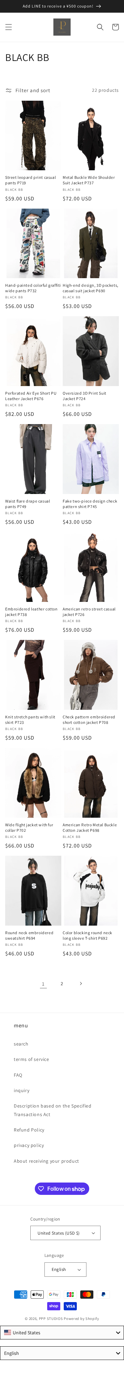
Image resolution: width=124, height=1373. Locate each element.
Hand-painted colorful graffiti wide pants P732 (33, 288)
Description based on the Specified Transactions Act (52, 1110)
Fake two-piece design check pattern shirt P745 (90, 503)
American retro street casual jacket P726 (89, 611)
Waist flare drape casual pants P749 (27, 503)
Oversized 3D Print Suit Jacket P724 (84, 396)
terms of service (31, 1059)
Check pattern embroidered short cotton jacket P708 (89, 719)
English (59, 1269)
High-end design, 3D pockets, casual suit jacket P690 (90, 288)
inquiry (21, 1090)
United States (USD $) (59, 1233)
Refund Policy (29, 1130)
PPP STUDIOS (51, 1318)
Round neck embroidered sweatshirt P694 (29, 935)
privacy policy (29, 1145)
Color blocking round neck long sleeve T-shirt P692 (87, 935)
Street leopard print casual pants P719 (30, 180)
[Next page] (80, 983)
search (21, 1044)
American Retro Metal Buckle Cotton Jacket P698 (90, 827)
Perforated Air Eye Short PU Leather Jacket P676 (30, 396)
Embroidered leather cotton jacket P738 (31, 611)
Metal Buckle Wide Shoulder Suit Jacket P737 (89, 180)
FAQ (18, 1075)
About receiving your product (46, 1161)
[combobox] (62, 1332)
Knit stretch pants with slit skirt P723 (30, 719)
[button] (8, 27)
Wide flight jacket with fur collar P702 (29, 827)
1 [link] (43, 983)
